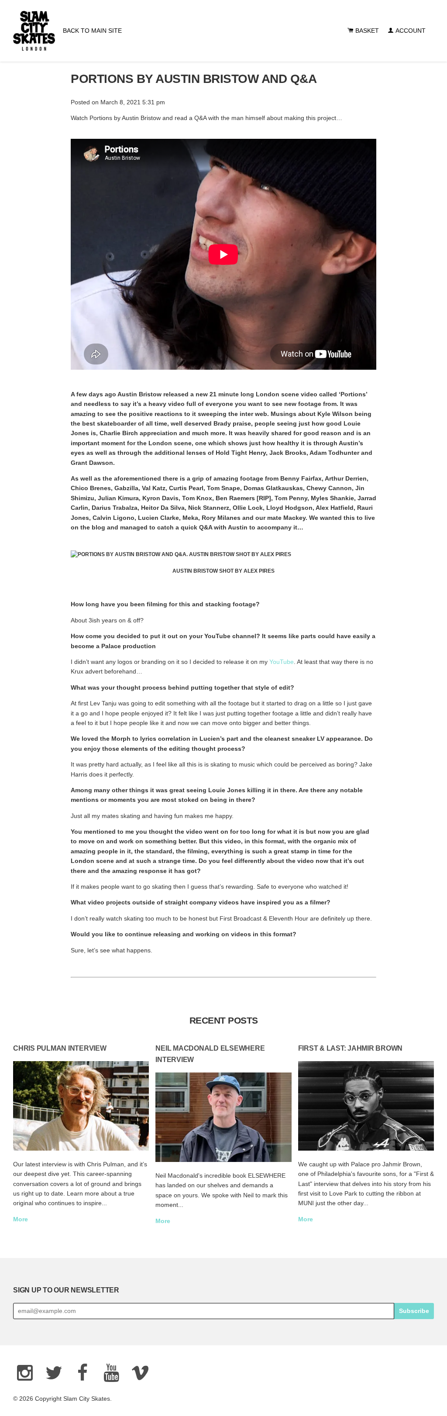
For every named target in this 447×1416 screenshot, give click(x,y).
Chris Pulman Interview (60, 1048)
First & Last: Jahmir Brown (350, 1048)
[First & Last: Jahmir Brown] (366, 1106)
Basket (366, 30)
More (20, 1219)
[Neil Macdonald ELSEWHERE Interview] (223, 1117)
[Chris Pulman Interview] (81, 1106)
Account (410, 30)
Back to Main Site (92, 30)
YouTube (281, 661)
